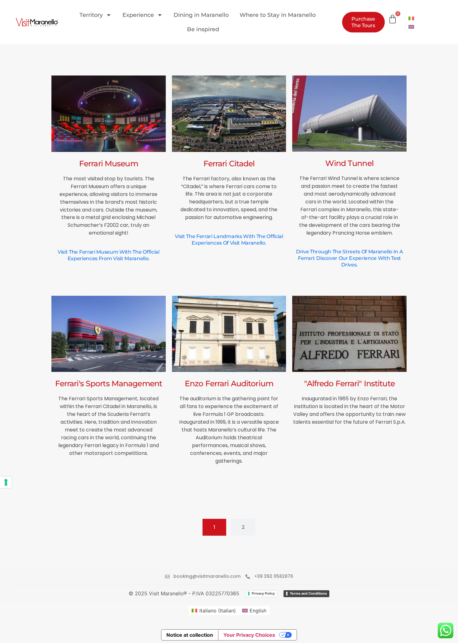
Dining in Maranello (201, 15)
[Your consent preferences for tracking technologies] (6, 482)
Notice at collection (189, 635)
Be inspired (203, 29)
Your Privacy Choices (249, 635)
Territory (91, 15)
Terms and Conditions (308, 593)
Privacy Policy (263, 593)
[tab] (214, 527)
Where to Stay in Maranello (278, 15)
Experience (138, 15)
